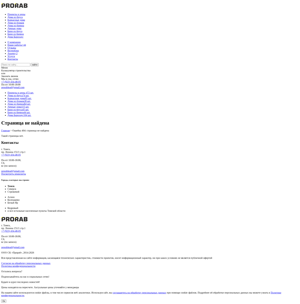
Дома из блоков (16, 22)
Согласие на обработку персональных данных (25, 263)
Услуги (11, 56)
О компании (14, 42)
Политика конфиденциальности (18, 266)
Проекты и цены (16, 14)
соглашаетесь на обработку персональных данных (139, 292)
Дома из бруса (15, 17)
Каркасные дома (16, 20)
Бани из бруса (15, 31)
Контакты (13, 59)
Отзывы (12, 47)
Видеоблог (13, 50)
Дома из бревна (16, 25)
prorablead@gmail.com (12, 87)
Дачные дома (14, 28)
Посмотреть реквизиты (13, 174)
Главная (5, 130)
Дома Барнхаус (15, 37)
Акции (13, 53)
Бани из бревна (16, 34)
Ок (3, 301)
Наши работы (17, 45)
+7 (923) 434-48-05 (11, 81)
